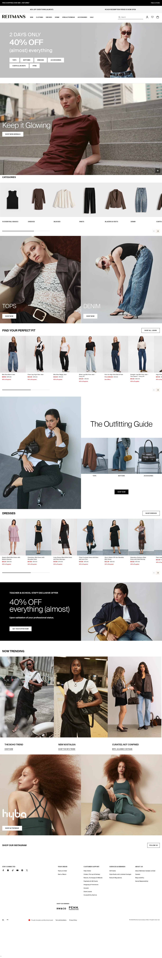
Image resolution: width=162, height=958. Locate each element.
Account (86, 888)
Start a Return (62, 874)
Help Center (87, 871)
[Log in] (147, 17)
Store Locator (88, 891)
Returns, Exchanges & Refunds (93, 878)
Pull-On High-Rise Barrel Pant (114, 374)
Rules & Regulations (115, 878)
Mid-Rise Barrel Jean (8, 374)
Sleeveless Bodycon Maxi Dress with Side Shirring (138, 558)
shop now (9, 316)
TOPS (14, 60)
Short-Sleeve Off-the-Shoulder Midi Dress (114, 558)
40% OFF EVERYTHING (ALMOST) (41, 9)
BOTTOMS (26, 60)
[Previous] (154, 231)
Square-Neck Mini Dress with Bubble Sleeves (11, 558)
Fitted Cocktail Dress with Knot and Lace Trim (88, 558)
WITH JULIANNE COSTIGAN (122, 749)
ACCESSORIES (56, 60)
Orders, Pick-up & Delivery (92, 874)
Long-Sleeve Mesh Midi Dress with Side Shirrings (62, 558)
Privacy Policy (73, 920)
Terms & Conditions (61, 920)
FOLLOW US (154, 846)
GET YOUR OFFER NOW (20, 629)
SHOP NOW (122, 492)
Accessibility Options (90, 895)
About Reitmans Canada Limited (145, 871)
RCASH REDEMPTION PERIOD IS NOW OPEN (120, 9)
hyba (35, 66)
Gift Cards (112, 871)
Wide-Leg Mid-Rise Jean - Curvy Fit (87, 375)
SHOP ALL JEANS (150, 330)
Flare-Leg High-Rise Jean (35, 374)
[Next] (158, 231)
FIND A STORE (155, 3)
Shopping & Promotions (91, 884)
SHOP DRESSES (151, 513)
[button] (31, 17)
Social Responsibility (141, 881)
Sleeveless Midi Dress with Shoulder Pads (36, 558)
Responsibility (139, 878)
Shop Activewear (12, 828)
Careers (137, 874)
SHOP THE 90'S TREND (66, 749)
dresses (40, 60)
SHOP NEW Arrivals (12, 134)
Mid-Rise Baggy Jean (60, 374)
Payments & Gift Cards (91, 881)
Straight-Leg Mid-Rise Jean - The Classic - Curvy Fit (139, 375)
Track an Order (62, 871)
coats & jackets (19, 66)
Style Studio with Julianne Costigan (120, 874)
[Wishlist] (152, 17)
